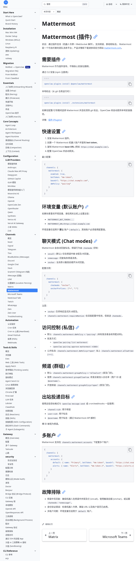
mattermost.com (112, 47)
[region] (88, 464)
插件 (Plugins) (55, 119)
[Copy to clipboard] (130, 84)
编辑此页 (49, 524)
